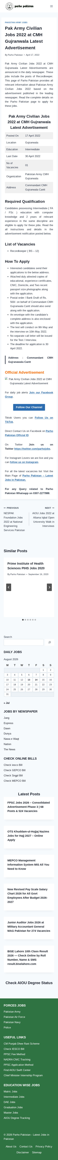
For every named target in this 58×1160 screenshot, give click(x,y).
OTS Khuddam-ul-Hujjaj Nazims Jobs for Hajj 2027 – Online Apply (28, 835)
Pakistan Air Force (14, 1017)
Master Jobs (11, 1112)
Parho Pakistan (15, 55)
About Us (11, 1146)
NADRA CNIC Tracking (17, 1059)
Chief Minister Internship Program (23, 1075)
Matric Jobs (10, 1091)
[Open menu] (51, 6)
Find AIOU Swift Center (17, 1070)
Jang (6, 717)
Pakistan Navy (12, 1022)
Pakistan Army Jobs (16, 22)
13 (29, 680)
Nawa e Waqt (11, 738)
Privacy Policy (44, 1146)
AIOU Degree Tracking (17, 1117)
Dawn (7, 728)
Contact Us (25, 1146)
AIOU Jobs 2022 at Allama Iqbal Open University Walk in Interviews (43, 517)
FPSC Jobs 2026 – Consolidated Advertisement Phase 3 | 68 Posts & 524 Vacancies (28, 807)
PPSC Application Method (18, 1064)
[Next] (49, 587)
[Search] (49, 642)
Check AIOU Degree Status (29, 983)
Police (7, 1027)
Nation (7, 744)
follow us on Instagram (24, 462)
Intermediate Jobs (14, 1096)
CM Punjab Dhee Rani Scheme (21, 1043)
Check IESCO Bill (14, 1049)
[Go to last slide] (8, 587)
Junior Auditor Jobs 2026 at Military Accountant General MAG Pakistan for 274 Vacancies (28, 926)
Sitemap (36, 1152)
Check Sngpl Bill (13, 775)
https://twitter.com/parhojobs (32, 448)
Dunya (7, 733)
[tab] (23, 620)
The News (9, 749)
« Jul (7, 703)
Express (8, 723)
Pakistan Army (12, 1011)
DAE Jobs (9, 1102)
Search (8, 636)
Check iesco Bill (13, 764)
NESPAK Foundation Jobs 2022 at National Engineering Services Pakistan (14, 519)
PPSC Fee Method (14, 1054)
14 (36, 680)
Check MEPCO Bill (15, 780)
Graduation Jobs (13, 1107)
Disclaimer (23, 1152)
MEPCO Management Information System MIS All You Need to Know (28, 864)
